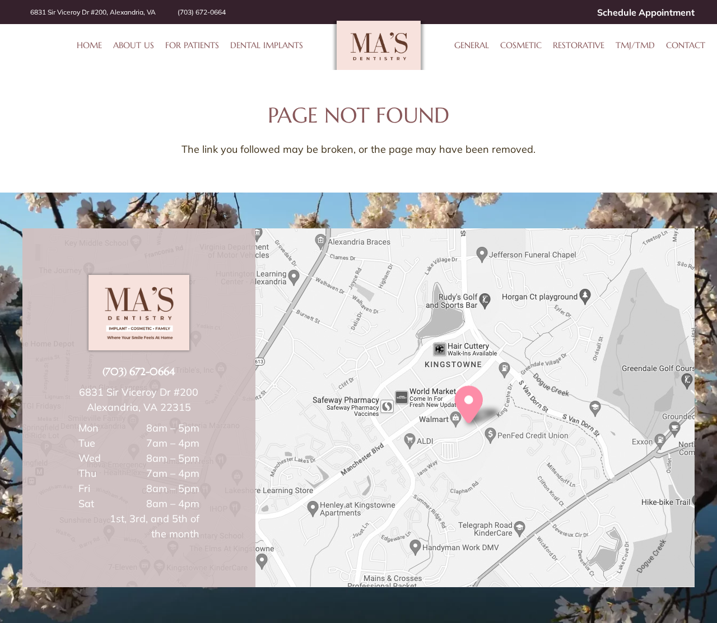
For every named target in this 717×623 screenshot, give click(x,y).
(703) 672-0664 (139, 371)
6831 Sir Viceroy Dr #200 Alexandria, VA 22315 (138, 400)
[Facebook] (553, 12)
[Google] (567, 12)
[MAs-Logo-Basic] (379, 45)
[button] (309, 45)
